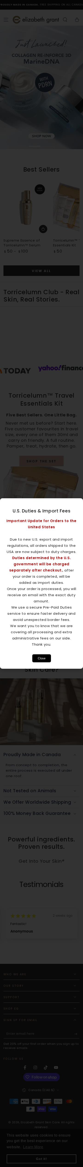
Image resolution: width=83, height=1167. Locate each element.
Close (41, 658)
